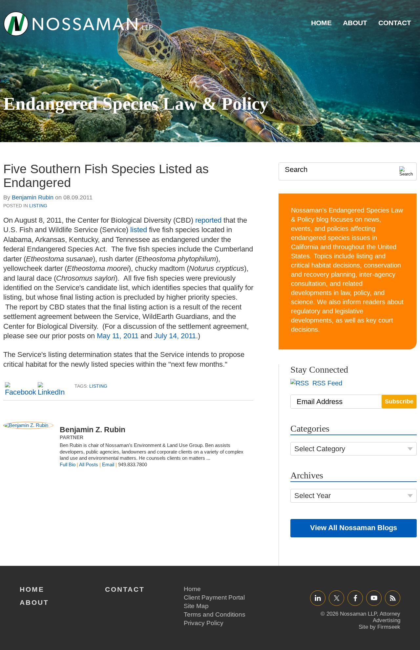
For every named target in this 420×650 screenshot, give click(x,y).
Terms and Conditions (214, 614)
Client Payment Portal (214, 597)
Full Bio (67, 464)
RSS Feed (326, 383)
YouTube (374, 598)
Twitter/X (336, 598)
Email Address (320, 402)
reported (208, 220)
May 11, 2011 (117, 336)
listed (138, 230)
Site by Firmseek (379, 627)
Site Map (196, 606)
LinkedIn (318, 598)
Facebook (355, 598)
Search (296, 169)
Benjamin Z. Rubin (92, 429)
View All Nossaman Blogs (353, 528)
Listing (38, 205)
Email (108, 464)
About (355, 23)
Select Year (312, 496)
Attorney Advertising (386, 617)
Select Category (319, 449)
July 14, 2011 (175, 336)
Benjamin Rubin (32, 197)
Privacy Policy (203, 623)
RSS (392, 598)
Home (321, 23)
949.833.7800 (132, 464)
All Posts (88, 464)
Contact (394, 23)
